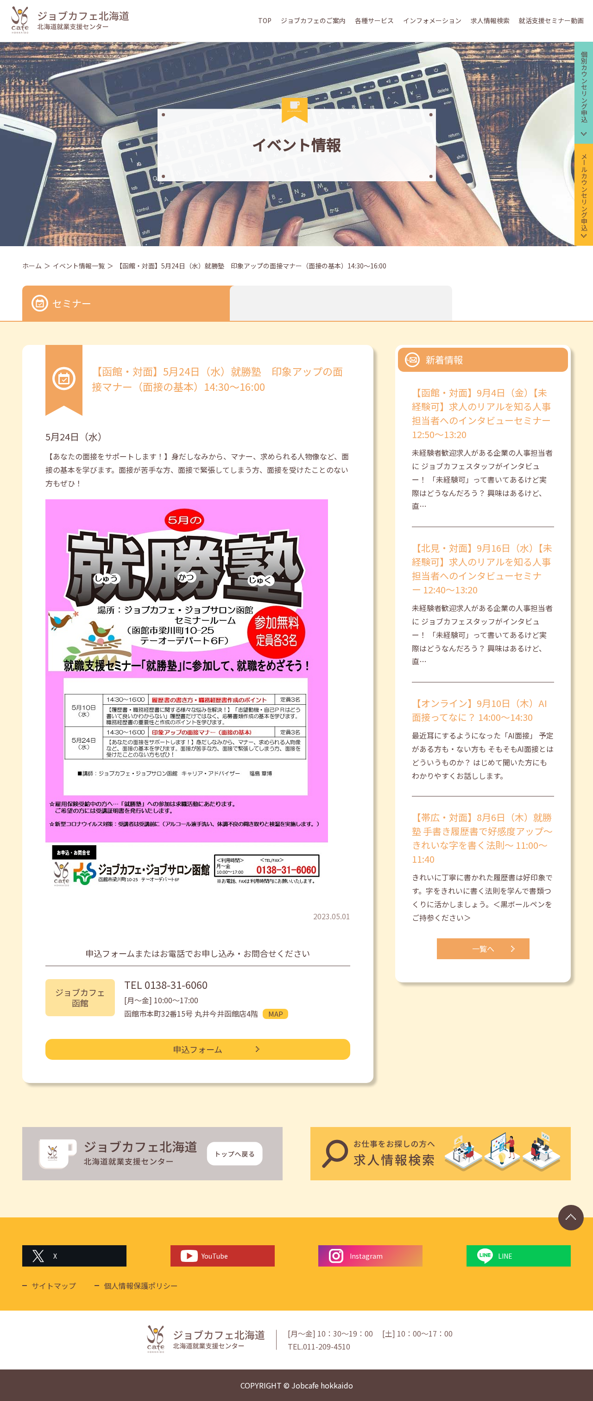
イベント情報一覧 (79, 265)
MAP (275, 1014)
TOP (264, 20)
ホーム (32, 265)
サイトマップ (54, 1285)
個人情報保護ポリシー (141, 1285)
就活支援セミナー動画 (551, 20)
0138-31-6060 (176, 984)
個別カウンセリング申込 (584, 86)
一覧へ (483, 948)
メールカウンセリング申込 (584, 192)
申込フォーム (197, 1049)
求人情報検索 (490, 20)
